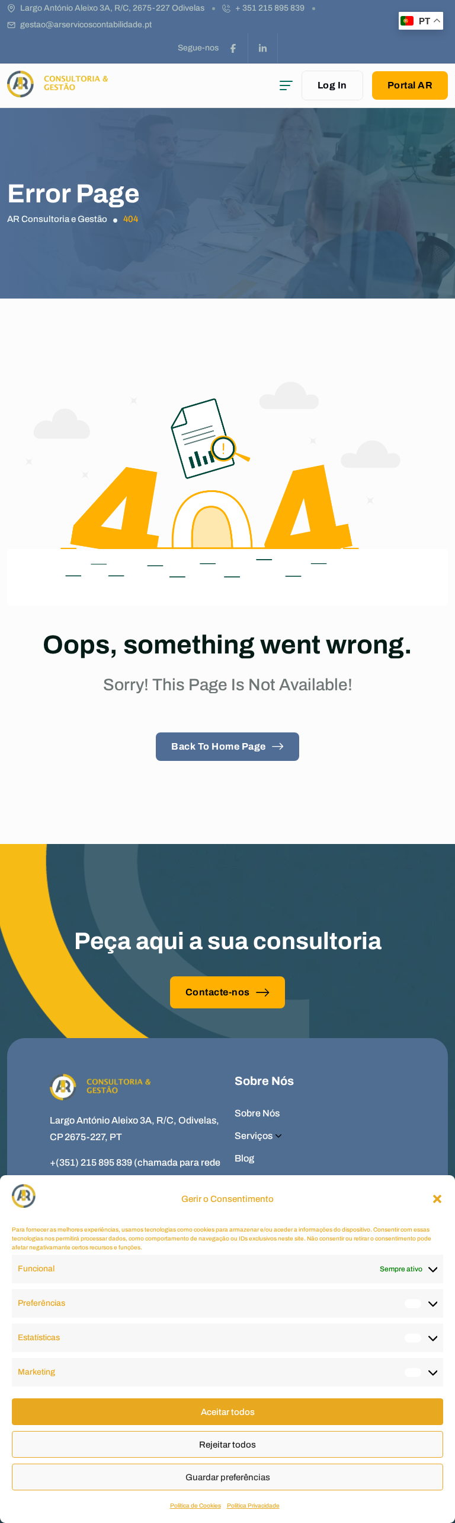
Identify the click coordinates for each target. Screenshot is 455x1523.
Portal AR (410, 85)
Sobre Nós (257, 1113)
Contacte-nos (217, 992)
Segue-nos (198, 47)
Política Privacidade (253, 1505)
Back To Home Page (218, 746)
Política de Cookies (195, 1505)
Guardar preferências (227, 1477)
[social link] (233, 48)
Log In (332, 85)
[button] (437, 1199)
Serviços (254, 1136)
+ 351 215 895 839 (270, 8)
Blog (244, 1158)
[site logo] (57, 92)
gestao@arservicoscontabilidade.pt (86, 24)
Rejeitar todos (227, 1444)
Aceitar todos (228, 1412)
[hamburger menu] (286, 85)
